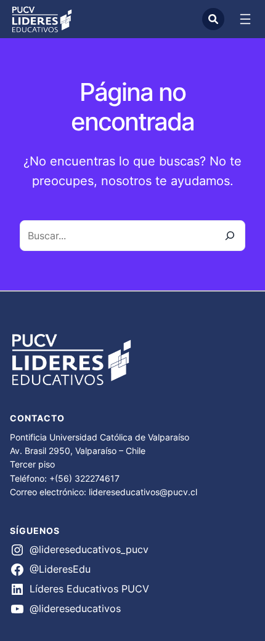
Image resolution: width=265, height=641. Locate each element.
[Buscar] (230, 235)
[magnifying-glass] (213, 19)
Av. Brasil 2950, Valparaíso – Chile (77, 450)
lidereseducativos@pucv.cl (143, 492)
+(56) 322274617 (84, 478)
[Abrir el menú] (245, 19)
